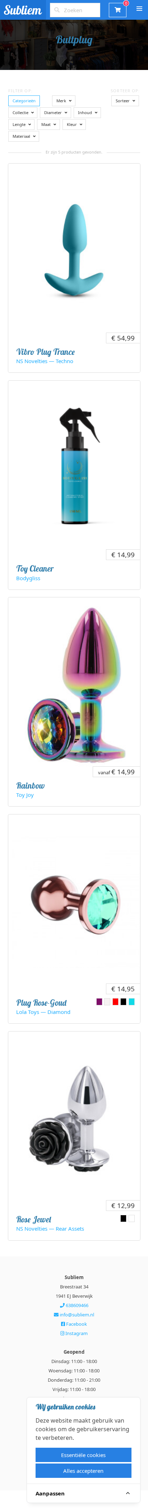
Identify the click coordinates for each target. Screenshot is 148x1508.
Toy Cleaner (35, 568)
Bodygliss (28, 578)
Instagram (76, 1333)
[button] (139, 9)
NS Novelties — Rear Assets (50, 1228)
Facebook (76, 1324)
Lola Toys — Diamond (43, 1011)
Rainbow (30, 785)
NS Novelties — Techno (44, 361)
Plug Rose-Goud (41, 1002)
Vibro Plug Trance (45, 352)
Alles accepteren (83, 1470)
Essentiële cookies (83, 1454)
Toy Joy (25, 794)
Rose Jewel (33, 1219)
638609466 (76, 1305)
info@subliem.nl (76, 1314)
